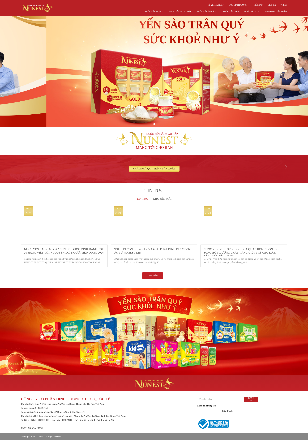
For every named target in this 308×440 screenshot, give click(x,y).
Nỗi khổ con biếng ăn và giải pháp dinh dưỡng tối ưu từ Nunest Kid (153, 251)
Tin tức (142, 198)
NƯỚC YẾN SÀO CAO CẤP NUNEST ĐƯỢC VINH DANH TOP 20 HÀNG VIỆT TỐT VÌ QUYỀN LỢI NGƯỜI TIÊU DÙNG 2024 (64, 251)
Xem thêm (152, 275)
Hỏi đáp (258, 5)
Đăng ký (251, 399)
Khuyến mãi (162, 198)
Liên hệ (272, 5)
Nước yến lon (252, 11)
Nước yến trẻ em (154, 11)
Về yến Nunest (215, 5)
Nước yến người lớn (180, 11)
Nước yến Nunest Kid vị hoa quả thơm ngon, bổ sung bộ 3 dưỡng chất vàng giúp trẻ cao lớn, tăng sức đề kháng (241, 252)
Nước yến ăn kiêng (207, 11)
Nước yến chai (231, 11)
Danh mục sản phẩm (276, 11)
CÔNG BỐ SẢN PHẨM (32, 428)
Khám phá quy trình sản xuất (154, 168)
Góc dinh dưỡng (238, 5)
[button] (154, 124)
